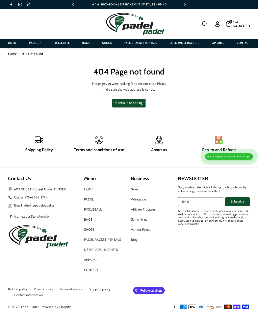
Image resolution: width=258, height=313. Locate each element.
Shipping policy (100, 289)
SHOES (89, 229)
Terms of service (71, 289)
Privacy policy (43, 289)
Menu (90, 178)
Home (12, 54)
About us (159, 149)
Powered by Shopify (56, 307)
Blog (134, 240)
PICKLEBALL (93, 209)
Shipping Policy (39, 149)
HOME (88, 189)
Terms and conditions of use (99, 149)
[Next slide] (185, 4)
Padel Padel (30, 307)
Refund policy (18, 289)
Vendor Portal (141, 229)
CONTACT (91, 270)
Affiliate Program (143, 209)
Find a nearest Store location (30, 216)
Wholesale (138, 199)
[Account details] (217, 24)
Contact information (28, 295)
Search (136, 189)
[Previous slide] (73, 4)
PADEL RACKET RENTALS (102, 240)
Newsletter (193, 178)
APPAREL (90, 260)
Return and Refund (219, 149)
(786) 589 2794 (36, 197)
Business (140, 178)
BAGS (88, 219)
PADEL (89, 199)
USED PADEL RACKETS (101, 250)
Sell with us (139, 219)
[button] (204, 24)
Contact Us (19, 178)
